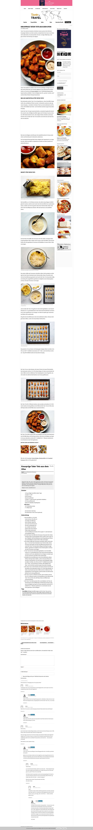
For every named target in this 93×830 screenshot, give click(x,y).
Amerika (44, 15)
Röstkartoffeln (42, 458)
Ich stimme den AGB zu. (63, 85)
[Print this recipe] (51, 466)
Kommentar (24, 654)
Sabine (26, 706)
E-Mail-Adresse (24, 671)
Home (25, 8)
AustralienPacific (60, 19)
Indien (56, 17)
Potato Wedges (34, 91)
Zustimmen (59, 828)
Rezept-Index (30, 8)
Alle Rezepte (40, 637)
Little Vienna (67, 64)
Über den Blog (45, 8)
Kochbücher (37, 8)
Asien (58, 13)
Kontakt (65, 8)
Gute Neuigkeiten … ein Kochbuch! (47, 642)
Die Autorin (52, 8)
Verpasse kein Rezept (62, 80)
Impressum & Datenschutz (27, 826)
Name (22, 667)
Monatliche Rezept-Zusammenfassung (61, 83)
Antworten (22, 691)
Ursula (36, 637)
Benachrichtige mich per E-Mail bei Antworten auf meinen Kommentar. (35, 677)
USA (25, 639)
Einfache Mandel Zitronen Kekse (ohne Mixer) (28, 643)
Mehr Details (64, 828)
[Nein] (91, 828)
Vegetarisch (48, 637)
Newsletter (59, 8)
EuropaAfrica (52, 15)
